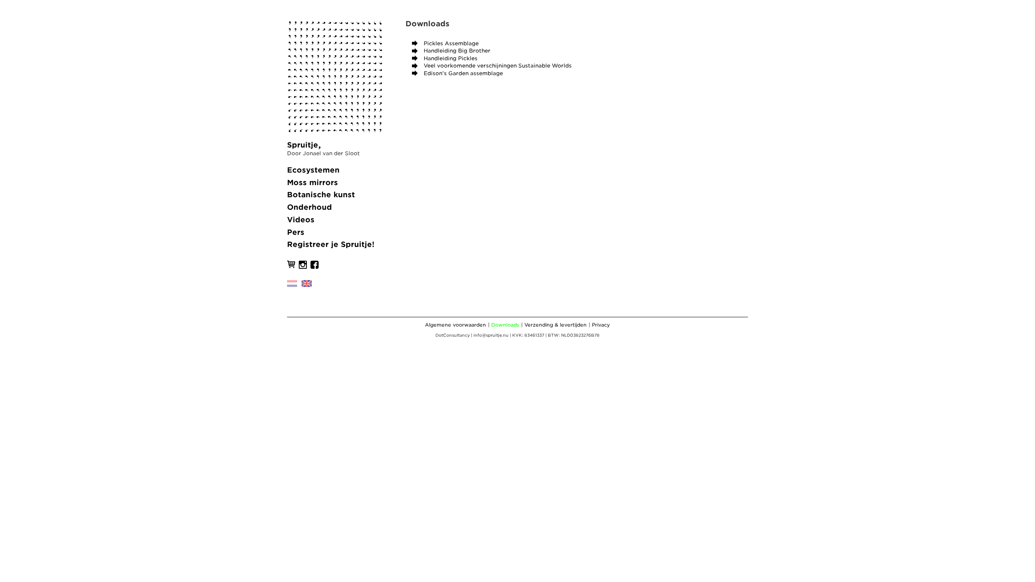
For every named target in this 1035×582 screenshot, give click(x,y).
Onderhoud (309, 207)
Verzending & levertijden (555, 325)
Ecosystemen (313, 170)
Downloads (505, 325)
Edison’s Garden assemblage (463, 73)
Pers (295, 232)
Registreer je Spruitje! (330, 244)
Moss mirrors (312, 182)
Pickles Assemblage (451, 43)
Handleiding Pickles (450, 58)
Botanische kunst (321, 194)
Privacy (601, 325)
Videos (301, 219)
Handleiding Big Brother (457, 51)
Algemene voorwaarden (455, 325)
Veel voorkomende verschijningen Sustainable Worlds (498, 66)
